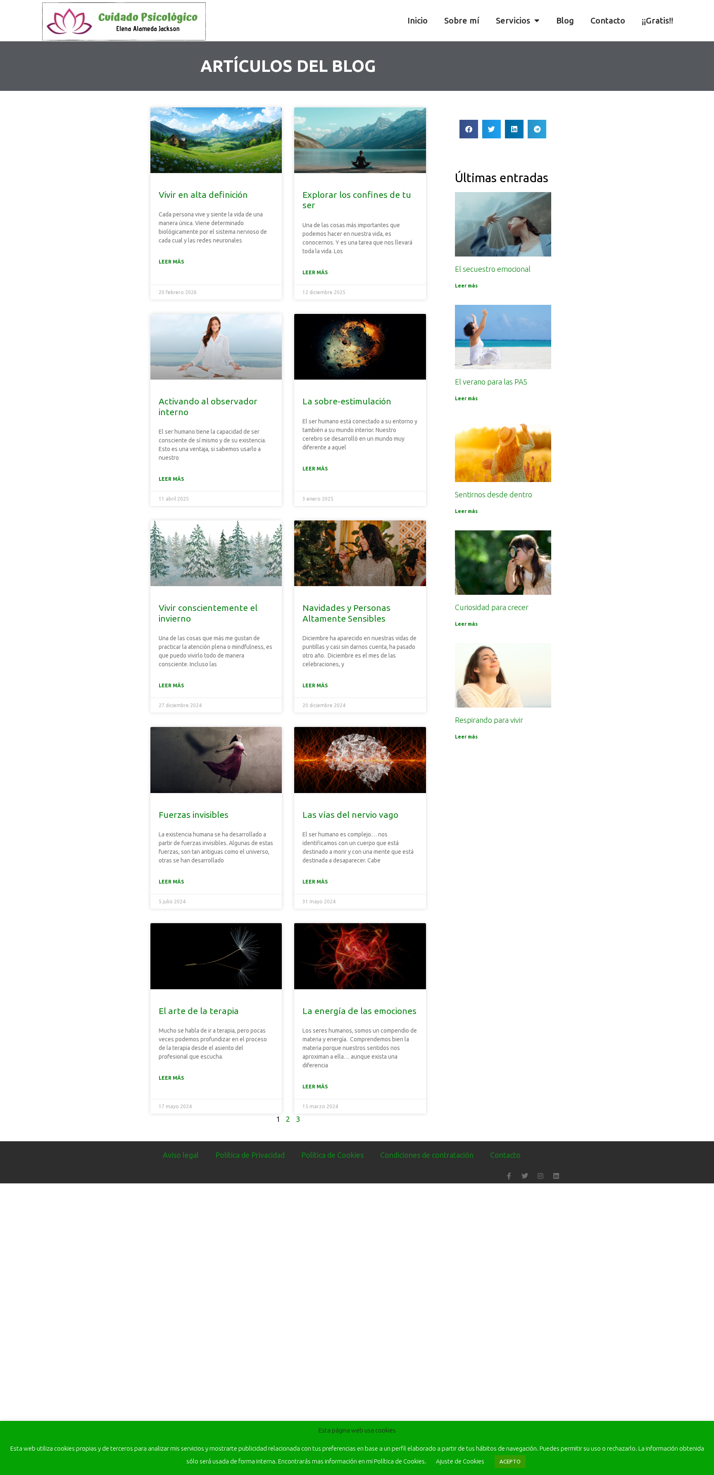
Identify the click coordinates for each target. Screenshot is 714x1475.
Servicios (513, 20)
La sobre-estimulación (346, 401)
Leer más (171, 261)
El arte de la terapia (199, 1011)
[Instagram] (540, 1176)
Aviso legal (181, 1155)
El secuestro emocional (493, 269)
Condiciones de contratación (427, 1155)
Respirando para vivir (489, 720)
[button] (705, 20)
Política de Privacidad (250, 1155)
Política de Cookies (332, 1155)
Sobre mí (461, 20)
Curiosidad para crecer (491, 607)
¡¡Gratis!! (657, 20)
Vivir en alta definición (203, 195)
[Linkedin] (556, 1176)
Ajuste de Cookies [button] (460, 1461)
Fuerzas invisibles (193, 814)
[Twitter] (524, 1176)
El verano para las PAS (491, 382)
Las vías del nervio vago (350, 814)
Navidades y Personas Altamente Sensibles (346, 613)
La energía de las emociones (359, 1011)
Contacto (607, 20)
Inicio (417, 20)
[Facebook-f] (509, 1176)
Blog (565, 20)
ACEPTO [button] (510, 1461)
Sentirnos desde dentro (493, 494)
